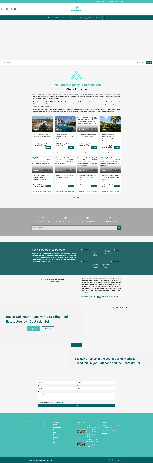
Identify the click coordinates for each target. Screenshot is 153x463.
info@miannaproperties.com (110, 430)
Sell (81, 18)
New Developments (73, 18)
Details (48, 147)
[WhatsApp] (119, 460)
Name (40, 380)
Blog (85, 18)
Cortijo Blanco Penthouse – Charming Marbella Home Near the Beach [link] (64, 137)
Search (149, 62)
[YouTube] (116, 460)
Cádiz (54, 442)
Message (41, 391)
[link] (42, 124)
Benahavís (56, 440)
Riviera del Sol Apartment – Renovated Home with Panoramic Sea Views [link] (41, 177)
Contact (91, 18)
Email (40, 386)
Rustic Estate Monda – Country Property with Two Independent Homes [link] (110, 177)
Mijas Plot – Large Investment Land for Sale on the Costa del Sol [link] (87, 177)
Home (49, 18)
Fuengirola (56, 429)
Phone (79, 386)
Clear (142, 62)
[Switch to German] (104, 16)
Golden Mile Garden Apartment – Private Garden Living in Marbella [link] (87, 137)
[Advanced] (138, 62)
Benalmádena (57, 427)
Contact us (104, 433)
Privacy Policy (59, 402)
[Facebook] (107, 460)
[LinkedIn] (113, 460)
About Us (55, 18)
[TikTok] (122, 460)
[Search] (119, 228)
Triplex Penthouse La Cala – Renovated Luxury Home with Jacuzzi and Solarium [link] (41, 137)
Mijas (54, 432)
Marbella (55, 434)
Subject (79, 380)
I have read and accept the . (51, 402)
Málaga (55, 424)
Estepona (55, 437)
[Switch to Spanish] (97, 16)
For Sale (63, 18)
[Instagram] (110, 460)
